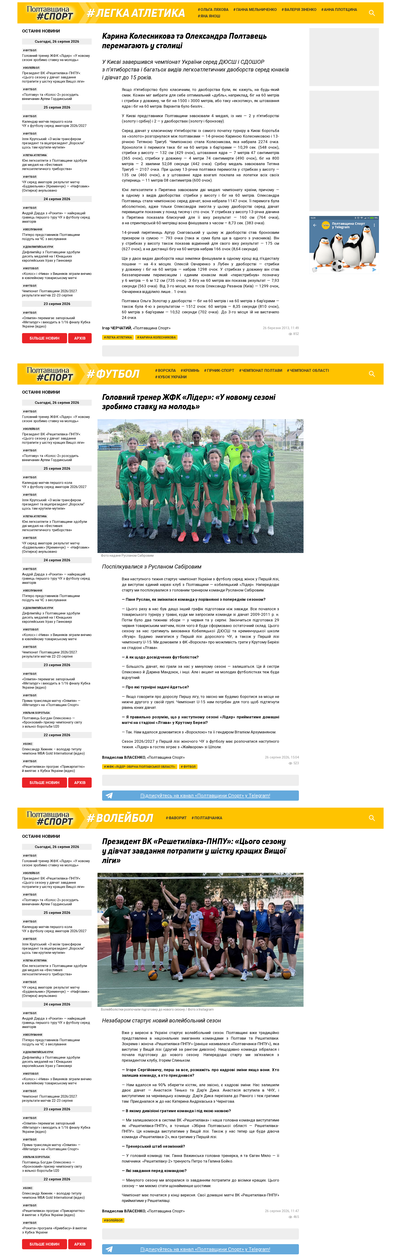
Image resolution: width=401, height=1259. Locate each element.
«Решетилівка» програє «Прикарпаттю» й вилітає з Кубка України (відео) (53, 768)
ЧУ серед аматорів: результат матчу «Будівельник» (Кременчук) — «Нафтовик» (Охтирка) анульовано (55, 186)
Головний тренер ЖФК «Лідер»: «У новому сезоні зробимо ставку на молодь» (56, 58)
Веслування (33, 229)
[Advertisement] (344, 57)
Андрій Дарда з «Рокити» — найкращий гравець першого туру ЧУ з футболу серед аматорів (56, 217)
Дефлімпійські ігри (39, 246)
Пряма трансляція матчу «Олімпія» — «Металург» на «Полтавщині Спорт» (51, 703)
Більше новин (44, 338)
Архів (80, 338)
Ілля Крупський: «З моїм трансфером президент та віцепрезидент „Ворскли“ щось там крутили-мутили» (53, 143)
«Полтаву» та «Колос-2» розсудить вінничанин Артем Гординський (50, 97)
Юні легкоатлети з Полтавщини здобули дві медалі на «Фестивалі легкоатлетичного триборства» (54, 164)
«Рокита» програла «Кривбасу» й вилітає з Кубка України (54, 1230)
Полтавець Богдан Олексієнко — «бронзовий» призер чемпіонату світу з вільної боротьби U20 (52, 722)
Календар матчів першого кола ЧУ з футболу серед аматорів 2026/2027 (54, 123)
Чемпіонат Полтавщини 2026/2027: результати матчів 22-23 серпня (50, 293)
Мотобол (31, 268)
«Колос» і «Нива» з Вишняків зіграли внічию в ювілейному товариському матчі (57, 276)
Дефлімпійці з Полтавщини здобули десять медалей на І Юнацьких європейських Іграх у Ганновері (51, 256)
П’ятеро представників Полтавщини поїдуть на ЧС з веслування (51, 237)
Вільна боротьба (37, 712)
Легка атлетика (140, 12)
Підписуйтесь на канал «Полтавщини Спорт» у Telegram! (205, 795)
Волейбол (32, 67)
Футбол (30, 50)
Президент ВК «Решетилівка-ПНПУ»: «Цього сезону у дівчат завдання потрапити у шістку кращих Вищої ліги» (53, 77)
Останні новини (41, 31)
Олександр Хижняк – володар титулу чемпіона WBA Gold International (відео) (53, 751)
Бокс (28, 743)
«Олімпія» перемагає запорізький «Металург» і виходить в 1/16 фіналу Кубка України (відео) (56, 322)
